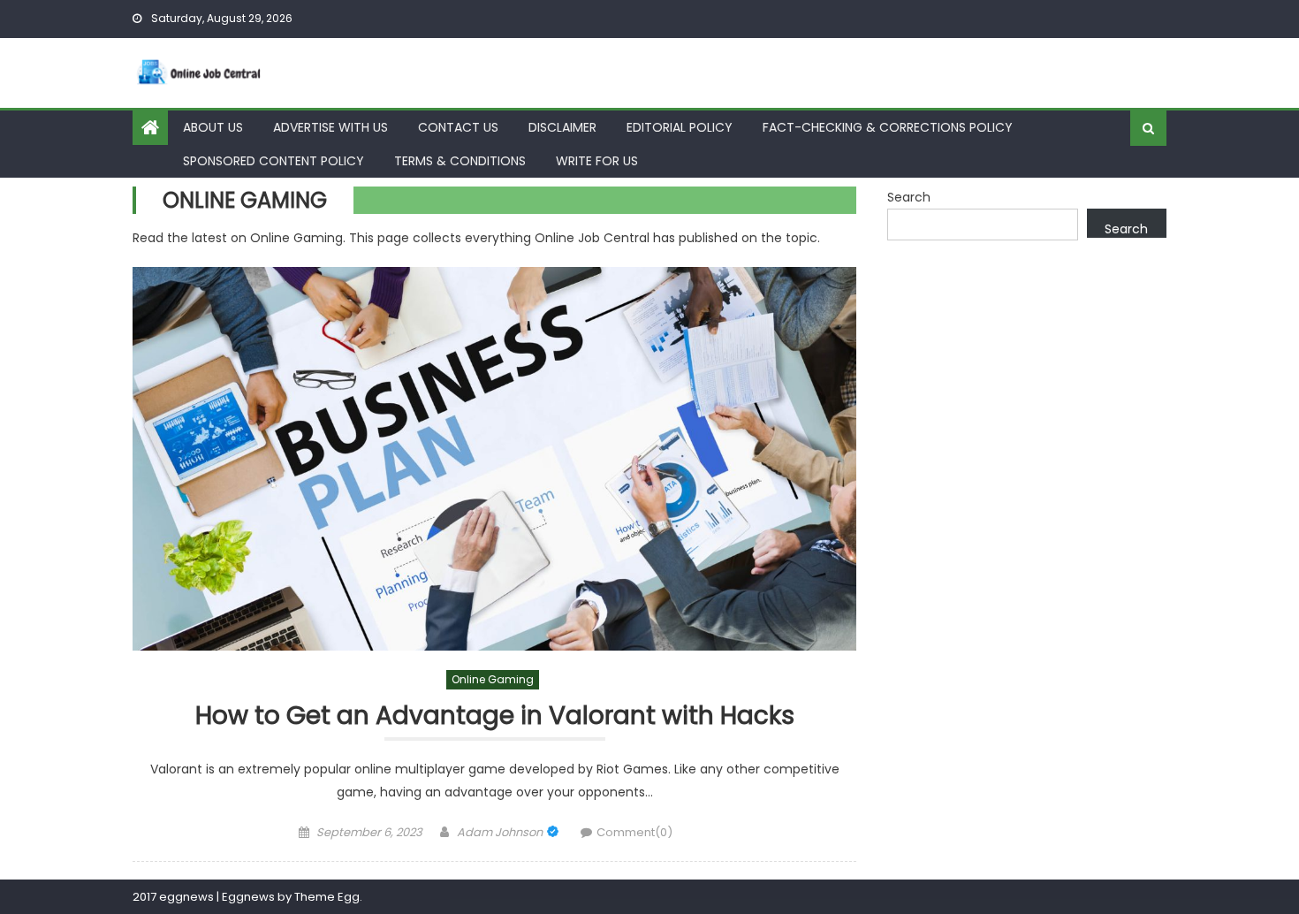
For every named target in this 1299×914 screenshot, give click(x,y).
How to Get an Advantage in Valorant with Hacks (494, 716)
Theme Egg (327, 896)
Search (909, 197)
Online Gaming (493, 679)
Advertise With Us (330, 127)
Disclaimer (562, 127)
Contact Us (458, 127)
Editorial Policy (680, 127)
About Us (213, 127)
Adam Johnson (500, 832)
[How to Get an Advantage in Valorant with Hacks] (494, 459)
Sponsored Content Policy (273, 161)
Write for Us (597, 161)
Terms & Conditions (460, 161)
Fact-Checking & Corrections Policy (888, 127)
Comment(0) (634, 832)
